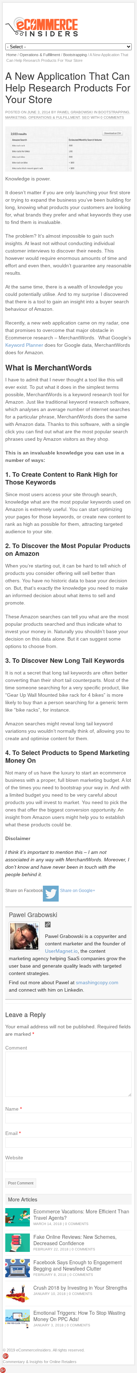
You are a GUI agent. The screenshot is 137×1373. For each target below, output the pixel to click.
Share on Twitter (51, 894)
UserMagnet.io (61, 951)
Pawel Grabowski (75, 112)
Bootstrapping (75, 55)
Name (13, 1109)
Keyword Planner (24, 345)
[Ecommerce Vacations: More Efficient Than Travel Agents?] (17, 1217)
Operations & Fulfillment (40, 55)
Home (11, 55)
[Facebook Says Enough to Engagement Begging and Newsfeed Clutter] (17, 1268)
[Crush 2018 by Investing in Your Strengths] (17, 1293)
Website (14, 1157)
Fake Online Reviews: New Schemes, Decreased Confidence (75, 1240)
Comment (16, 1048)
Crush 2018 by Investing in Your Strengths (80, 1287)
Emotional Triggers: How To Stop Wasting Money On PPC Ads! (79, 1316)
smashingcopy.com (97, 982)
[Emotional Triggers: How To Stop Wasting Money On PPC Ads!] (17, 1318)
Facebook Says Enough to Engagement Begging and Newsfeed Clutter (77, 1265)
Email (13, 1133)
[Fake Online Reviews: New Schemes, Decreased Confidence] (17, 1243)
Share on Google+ (77, 890)
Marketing (15, 117)
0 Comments (77, 1224)
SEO (86, 117)
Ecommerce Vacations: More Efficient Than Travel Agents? (81, 1214)
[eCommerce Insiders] (68, 26)
